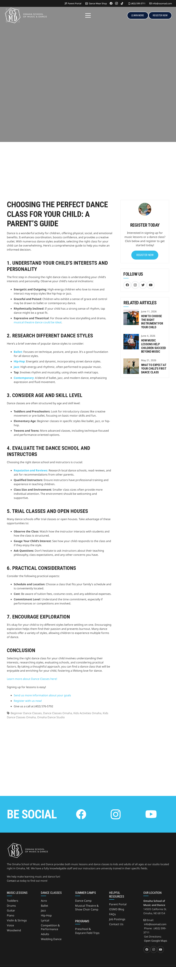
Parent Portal (117, 904)
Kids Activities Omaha (87, 713)
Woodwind (14, 930)
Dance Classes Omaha (57, 713)
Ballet (44, 906)
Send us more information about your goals (42, 695)
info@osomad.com (155, 924)
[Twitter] (143, 285)
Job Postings (117, 919)
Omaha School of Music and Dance (44, 108)
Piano (10, 915)
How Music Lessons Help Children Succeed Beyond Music (153, 346)
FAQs (112, 914)
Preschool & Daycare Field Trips (87, 931)
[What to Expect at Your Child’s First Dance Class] (131, 360)
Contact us (13, 880)
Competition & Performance (50, 927)
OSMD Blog (116, 909)
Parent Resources (14, 112)
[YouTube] (151, 285)
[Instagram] (116, 3)
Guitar (11, 910)
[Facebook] (111, 3)
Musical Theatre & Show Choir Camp (87, 907)
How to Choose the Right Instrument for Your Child (152, 321)
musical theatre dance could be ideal (37, 322)
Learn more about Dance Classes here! (32, 679)
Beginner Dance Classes (26, 713)
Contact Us (116, 924)
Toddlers (12, 901)
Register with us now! (28, 701)
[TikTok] (122, 3)
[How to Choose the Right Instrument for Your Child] (131, 312)
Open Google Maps (155, 940)
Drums (11, 906)
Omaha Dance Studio (51, 717)
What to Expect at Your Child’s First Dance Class (153, 368)
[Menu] (88, 15)
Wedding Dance (51, 939)
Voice (10, 925)
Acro (44, 901)
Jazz (43, 910)
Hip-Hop (46, 915)
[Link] (25, 15)
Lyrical (45, 920)
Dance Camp (83, 901)
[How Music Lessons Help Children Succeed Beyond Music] (131, 336)
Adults (45, 934)
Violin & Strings (17, 920)
